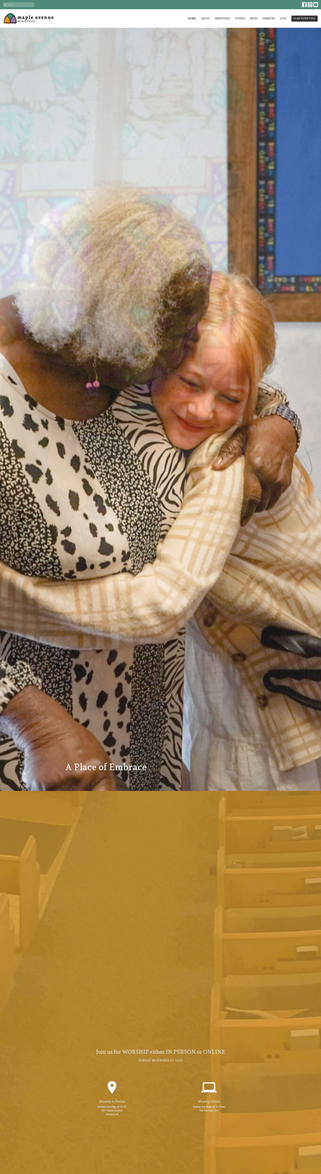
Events (240, 18)
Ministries (222, 18)
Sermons (269, 18)
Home (192, 18)
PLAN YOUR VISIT (304, 18)
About (205, 18)
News (254, 18)
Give (283, 18)
